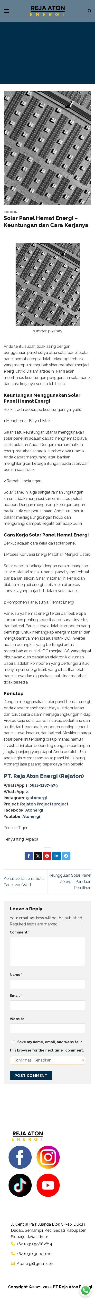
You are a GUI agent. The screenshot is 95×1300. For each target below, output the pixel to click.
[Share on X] (38, 856)
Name (16, 975)
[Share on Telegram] (66, 856)
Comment (19, 932)
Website (17, 1019)
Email (16, 995)
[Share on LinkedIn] (56, 856)
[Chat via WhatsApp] (85, 1290)
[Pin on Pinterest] (47, 856)
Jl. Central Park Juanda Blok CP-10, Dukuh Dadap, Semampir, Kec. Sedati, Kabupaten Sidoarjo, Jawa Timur (48, 1230)
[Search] (89, 11)
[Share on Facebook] (29, 856)
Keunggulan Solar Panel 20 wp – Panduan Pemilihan (69, 881)
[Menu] (7, 11)
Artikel (10, 211)
